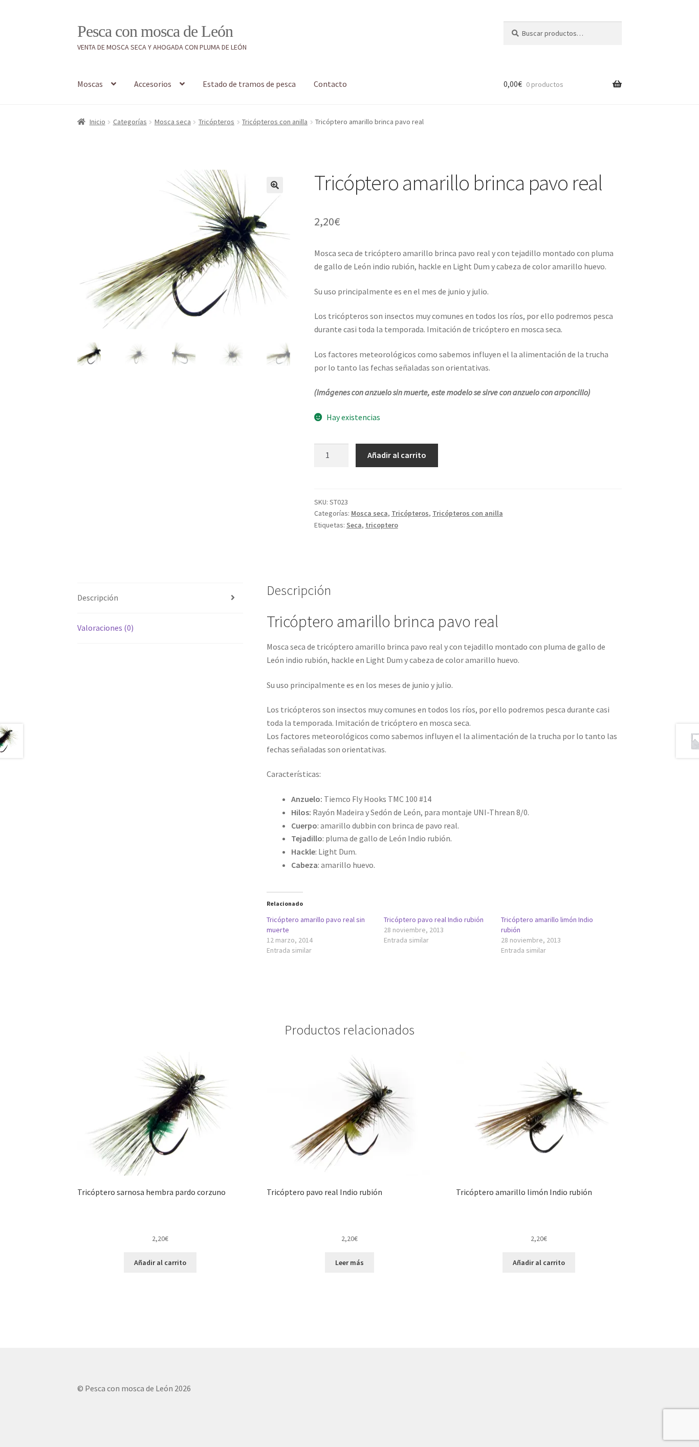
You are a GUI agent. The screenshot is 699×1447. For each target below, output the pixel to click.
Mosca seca (173, 121)
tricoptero (381, 525)
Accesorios (152, 84)
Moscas (90, 84)
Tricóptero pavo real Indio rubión (434, 919)
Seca (354, 525)
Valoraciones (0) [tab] (105, 628)
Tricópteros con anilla (275, 121)
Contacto (330, 84)
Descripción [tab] (97, 597)
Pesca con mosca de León (155, 31)
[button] (275, 185)
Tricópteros (216, 121)
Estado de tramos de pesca (249, 84)
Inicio (97, 121)
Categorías (130, 121)
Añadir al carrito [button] (160, 1262)
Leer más (349, 1262)
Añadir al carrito (396, 455)
